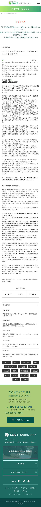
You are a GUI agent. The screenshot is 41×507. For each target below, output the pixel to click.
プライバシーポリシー (15, 494)
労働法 (14, 371)
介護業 (35, 371)
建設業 (14, 375)
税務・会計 (20, 326)
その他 (10, 315)
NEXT (31, 294)
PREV (9, 294)
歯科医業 (24, 375)
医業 (6, 375)
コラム (10, 356)
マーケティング (9, 336)
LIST (20, 294)
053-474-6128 (21, 407)
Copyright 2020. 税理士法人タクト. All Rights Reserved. (20, 501)
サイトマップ (28, 494)
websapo (20, 503)
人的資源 (22, 367)
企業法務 (32, 367)
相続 (35, 362)
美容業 (33, 375)
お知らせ (6, 362)
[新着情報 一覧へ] (38, 305)
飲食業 (16, 379)
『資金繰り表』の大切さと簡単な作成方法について (20, 37)
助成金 (6, 371)
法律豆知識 (24, 371)
